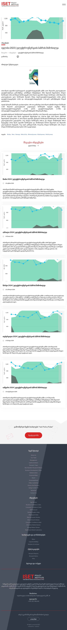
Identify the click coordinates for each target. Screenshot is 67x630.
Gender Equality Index (33, 512)
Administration (33, 472)
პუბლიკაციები (33, 549)
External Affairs (33, 475)
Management (33, 460)
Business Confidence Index (33, 504)
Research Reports (33, 553)
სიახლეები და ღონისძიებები (33, 535)
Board (33, 478)
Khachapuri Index (33, 514)
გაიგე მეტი (33, 619)
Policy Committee (33, 483)
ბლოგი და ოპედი (33, 563)
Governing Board (33, 480)
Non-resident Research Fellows (33, 467)
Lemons (37, 626)
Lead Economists (33, 462)
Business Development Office (33, 470)
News (33, 539)
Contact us (33, 493)
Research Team (33, 465)
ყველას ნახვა (32, 145)
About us (33, 455)
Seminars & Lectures (33, 544)
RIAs (33, 558)
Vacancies (33, 490)
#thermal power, (32, 134)
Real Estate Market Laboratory (33, 530)
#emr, (13, 134)
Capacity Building (33, 541)
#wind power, (49, 134)
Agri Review (33, 502)
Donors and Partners (33, 485)
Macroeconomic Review (33, 517)
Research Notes (33, 556)
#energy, (17, 134)
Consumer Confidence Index (33, 507)
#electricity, (24, 134)
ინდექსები (12, 52)
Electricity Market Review (33, 525)
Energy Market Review (33, 527)
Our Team (33, 457)
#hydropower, (41, 134)
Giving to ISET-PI (33, 488)
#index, (9, 134)
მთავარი (4, 52)
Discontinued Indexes (33, 520)
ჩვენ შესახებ (34, 451)
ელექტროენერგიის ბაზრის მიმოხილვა (31, 52)
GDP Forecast (33, 509)
